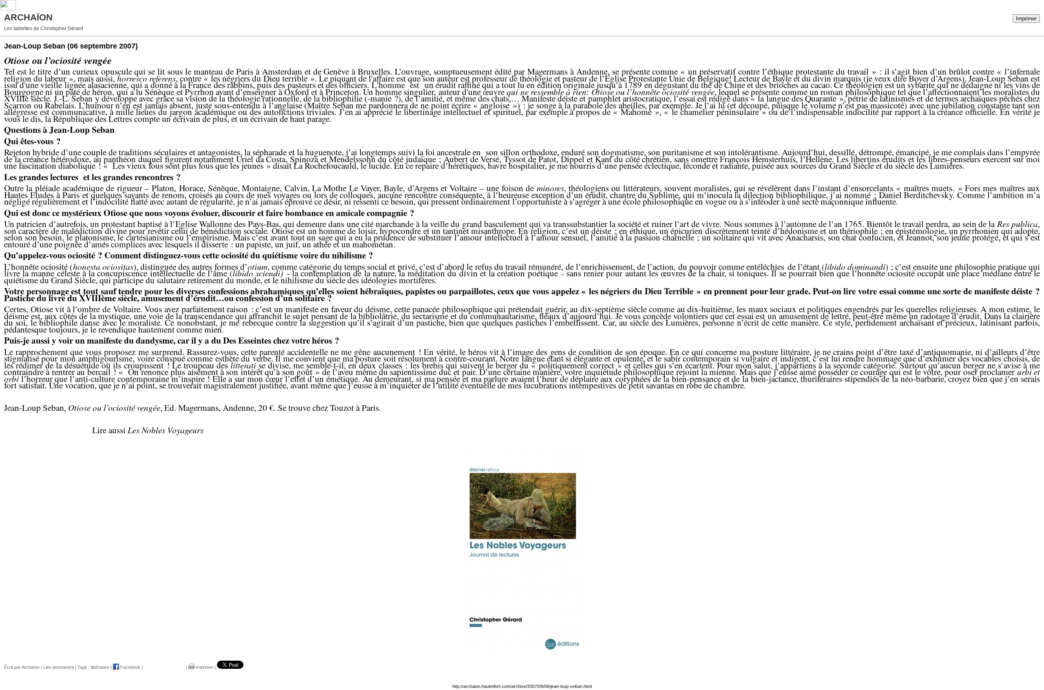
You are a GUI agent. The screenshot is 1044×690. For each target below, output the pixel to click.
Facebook (129, 667)
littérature (100, 667)
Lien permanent (58, 667)
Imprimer (1026, 18)
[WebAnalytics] (8, 8)
